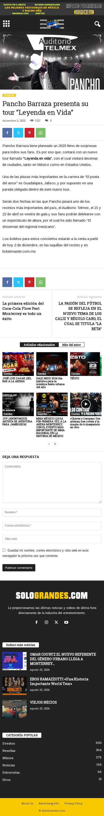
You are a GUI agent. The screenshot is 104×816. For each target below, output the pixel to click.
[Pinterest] (29, 133)
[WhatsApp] (40, 133)
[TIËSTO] (86, 364)
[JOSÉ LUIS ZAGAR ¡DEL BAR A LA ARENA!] (18, 364)
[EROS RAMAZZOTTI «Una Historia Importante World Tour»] (14, 686)
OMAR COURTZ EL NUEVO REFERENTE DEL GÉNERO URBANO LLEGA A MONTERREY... (63, 659)
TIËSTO (74, 378)
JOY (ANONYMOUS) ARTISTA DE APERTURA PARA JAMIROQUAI (17, 421)
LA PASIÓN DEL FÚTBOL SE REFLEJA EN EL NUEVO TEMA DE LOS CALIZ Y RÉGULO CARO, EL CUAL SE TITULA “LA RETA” (78, 316)
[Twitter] (18, 133)
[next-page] (54, 444)
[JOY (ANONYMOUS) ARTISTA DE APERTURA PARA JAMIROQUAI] (18, 404)
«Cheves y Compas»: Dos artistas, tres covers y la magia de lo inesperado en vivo (85, 423)
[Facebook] (7, 133)
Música (7, 758)
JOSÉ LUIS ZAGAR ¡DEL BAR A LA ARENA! (16, 379)
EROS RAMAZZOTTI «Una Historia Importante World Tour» (59, 681)
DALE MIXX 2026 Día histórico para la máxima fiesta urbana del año (50, 382)
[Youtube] (66, 623)
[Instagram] (47, 623)
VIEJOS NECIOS (43, 702)
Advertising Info (49, 803)
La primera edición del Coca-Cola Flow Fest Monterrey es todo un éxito (23, 311)
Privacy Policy (73, 803)
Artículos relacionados (39, 345)
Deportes (42, 414)
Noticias (8, 765)
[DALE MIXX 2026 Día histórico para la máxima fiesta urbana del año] (52, 364)
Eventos (9, 95)
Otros (6, 779)
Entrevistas (11, 772)
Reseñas (8, 750)
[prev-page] (49, 444)
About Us (27, 803)
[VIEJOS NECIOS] (14, 709)
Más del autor (71, 345)
